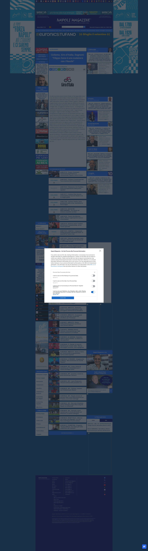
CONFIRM (63, 297)
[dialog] (74, 275)
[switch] (93, 276)
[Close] (100, 251)
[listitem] (74, 272)
